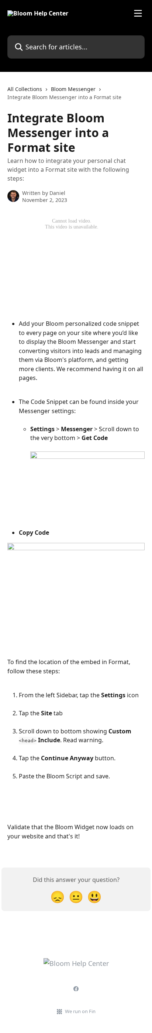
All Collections (24, 89)
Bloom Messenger (73, 89)
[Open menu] (138, 13)
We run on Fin (80, 1011)
